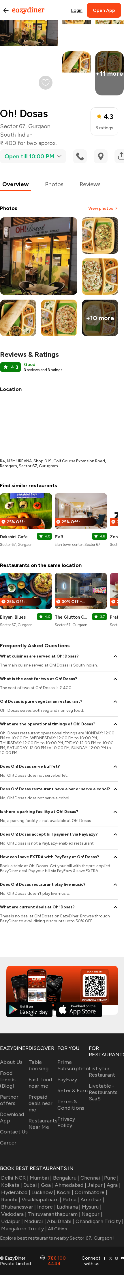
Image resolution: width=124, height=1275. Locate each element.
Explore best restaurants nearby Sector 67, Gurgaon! (57, 1238)
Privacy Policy (66, 1122)
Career (8, 1143)
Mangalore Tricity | (24, 1228)
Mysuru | (92, 1207)
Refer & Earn (72, 1090)
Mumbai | (41, 1178)
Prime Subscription (73, 1065)
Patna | (71, 1199)
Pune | (111, 1178)
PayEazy (67, 1079)
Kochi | (65, 1192)
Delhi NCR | (15, 1178)
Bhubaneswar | (18, 1207)
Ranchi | (10, 1199)
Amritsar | (92, 1199)
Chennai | (91, 1178)
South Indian (16, 134)
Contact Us (14, 1132)
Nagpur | (92, 1214)
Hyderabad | (15, 1192)
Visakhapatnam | (41, 1199)
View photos (100, 208)
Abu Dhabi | (60, 1221)
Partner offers (9, 1100)
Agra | (114, 1185)
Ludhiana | (69, 1207)
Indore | (46, 1207)
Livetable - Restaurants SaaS (103, 1092)
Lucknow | (43, 1192)
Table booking (38, 1065)
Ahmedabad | (70, 1185)
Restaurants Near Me (43, 1124)
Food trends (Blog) (8, 1079)
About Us (11, 1062)
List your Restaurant (102, 1071)
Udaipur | (12, 1221)
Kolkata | (11, 1185)
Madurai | (35, 1221)
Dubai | (31, 1185)
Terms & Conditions (70, 1104)
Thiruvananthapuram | (54, 1214)
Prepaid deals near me (41, 1103)
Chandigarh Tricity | (99, 1221)
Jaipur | (96, 1185)
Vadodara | (14, 1214)
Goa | (47, 1185)
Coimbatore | (91, 1192)
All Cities (57, 1228)
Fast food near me (40, 1082)
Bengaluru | (66, 1178)
